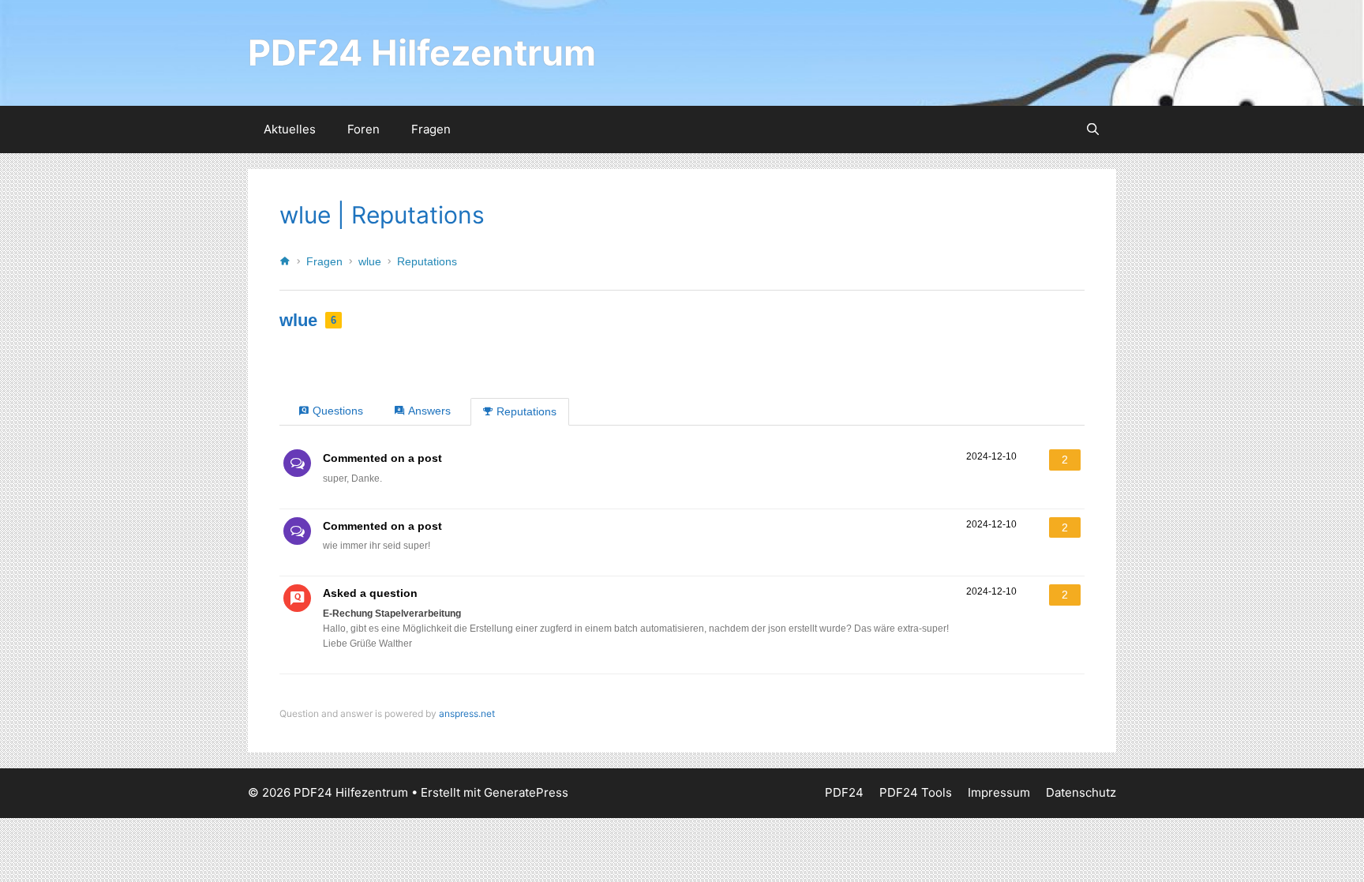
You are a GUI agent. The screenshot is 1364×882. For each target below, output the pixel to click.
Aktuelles (290, 129)
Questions (338, 410)
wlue (369, 261)
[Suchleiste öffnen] (1093, 129)
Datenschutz (1081, 792)
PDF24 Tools (915, 792)
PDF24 (844, 792)
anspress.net (467, 713)
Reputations (427, 261)
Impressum (999, 792)
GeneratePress (526, 792)
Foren (363, 129)
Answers (429, 410)
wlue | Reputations (382, 215)
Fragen (431, 129)
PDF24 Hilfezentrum (422, 52)
